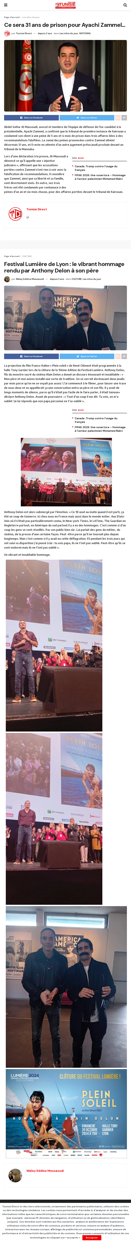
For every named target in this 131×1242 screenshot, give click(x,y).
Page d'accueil (11, 17)
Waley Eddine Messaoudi (30, 279)
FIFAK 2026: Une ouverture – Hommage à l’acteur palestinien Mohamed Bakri (100, 177)
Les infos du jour (31, 17)
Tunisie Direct (24, 33)
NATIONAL (85, 33)
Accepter (92, 1237)
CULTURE (27, 256)
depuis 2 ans (45, 33)
